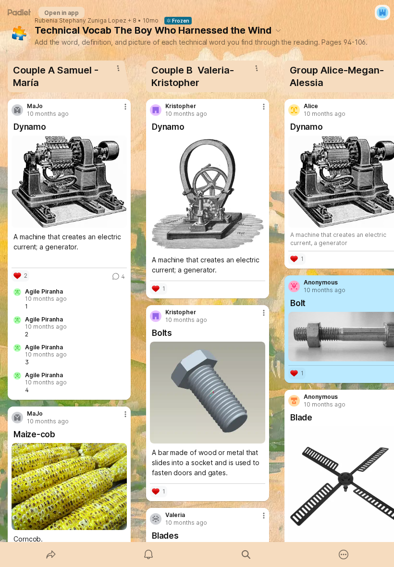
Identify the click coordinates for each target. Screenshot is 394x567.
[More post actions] (119, 110)
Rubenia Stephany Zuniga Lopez (80, 20)
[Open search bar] (246, 554)
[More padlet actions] (343, 554)
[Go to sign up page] (382, 12)
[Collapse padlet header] (278, 30)
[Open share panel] (51, 554)
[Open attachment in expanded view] (69, 182)
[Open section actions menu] (118, 68)
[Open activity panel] (148, 554)
